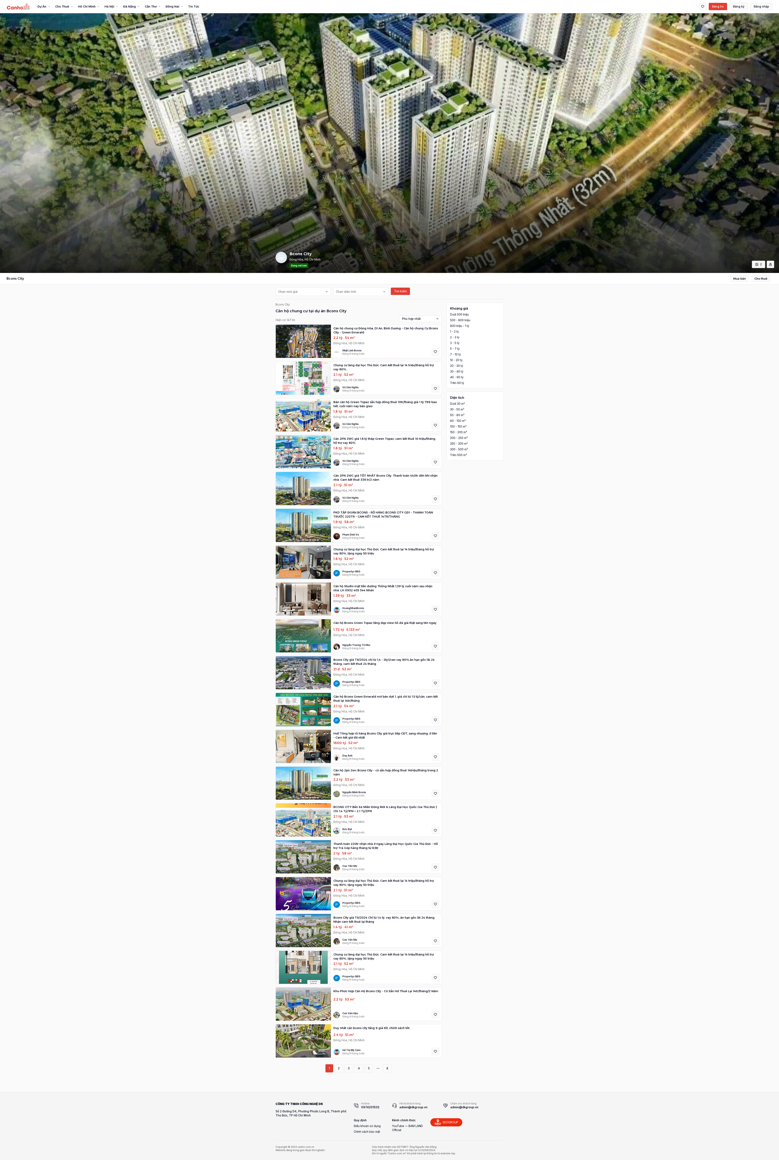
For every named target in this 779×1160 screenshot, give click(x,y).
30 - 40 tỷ (456, 371)
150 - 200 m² (458, 432)
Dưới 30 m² (457, 403)
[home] (18, 6)
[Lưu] (435, 351)
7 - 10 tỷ (455, 354)
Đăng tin (718, 6)
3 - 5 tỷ (454, 343)
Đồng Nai (172, 6)
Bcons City (283, 304)
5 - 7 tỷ (455, 348)
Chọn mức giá (288, 291)
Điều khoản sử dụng (367, 1126)
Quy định (360, 1120)
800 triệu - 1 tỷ (459, 326)
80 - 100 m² (458, 420)
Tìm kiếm (400, 291)
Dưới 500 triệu (459, 314)
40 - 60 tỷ (457, 377)
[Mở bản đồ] (770, 264)
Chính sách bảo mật (367, 1131)
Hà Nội (109, 6)
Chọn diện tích (346, 291)
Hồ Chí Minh (87, 6)
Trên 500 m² (458, 455)
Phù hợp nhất (411, 318)
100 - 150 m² (458, 426)
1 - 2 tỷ (454, 331)
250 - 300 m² (459, 443)
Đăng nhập (761, 6)
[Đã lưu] (702, 6)
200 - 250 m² (459, 438)
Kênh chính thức (404, 1120)
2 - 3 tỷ (454, 337)
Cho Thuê (62, 6)
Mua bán (739, 278)
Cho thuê (760, 278)
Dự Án (41, 6)
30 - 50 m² (457, 409)
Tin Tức (193, 6)
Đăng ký (738, 6)
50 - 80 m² (457, 415)
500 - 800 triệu (460, 320)
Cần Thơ (151, 6)
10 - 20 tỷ (456, 360)
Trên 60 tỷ (457, 383)
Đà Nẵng (129, 6)
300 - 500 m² (459, 449)
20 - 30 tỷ (456, 365)
